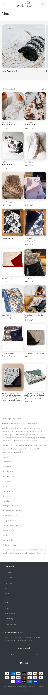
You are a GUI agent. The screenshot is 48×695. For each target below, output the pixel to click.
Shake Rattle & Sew (11, 686)
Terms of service (41, 686)
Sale (6, 588)
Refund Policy (9, 619)
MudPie (4, 162)
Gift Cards (8, 593)
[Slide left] (18, 77)
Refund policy (22, 686)
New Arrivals (8, 71)
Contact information (25, 690)
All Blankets (8, 572)
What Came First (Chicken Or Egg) (35, 316)
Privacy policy (31, 686)
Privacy (7, 608)
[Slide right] (29, 77)
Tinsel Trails (29, 202)
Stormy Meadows (8, 238)
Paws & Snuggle (7, 202)
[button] (4, 4)
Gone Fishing (7, 315)
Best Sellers (8, 583)
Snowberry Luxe (7, 278)
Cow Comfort (29, 122)
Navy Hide (28, 238)
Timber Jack (29, 278)
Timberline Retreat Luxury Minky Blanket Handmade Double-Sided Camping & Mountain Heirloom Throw (34, 396)
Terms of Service (10, 613)
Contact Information (11, 624)
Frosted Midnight (8, 353)
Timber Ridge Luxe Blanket (34, 353)
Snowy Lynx (6, 122)
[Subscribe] (37, 654)
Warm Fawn (28, 162)
